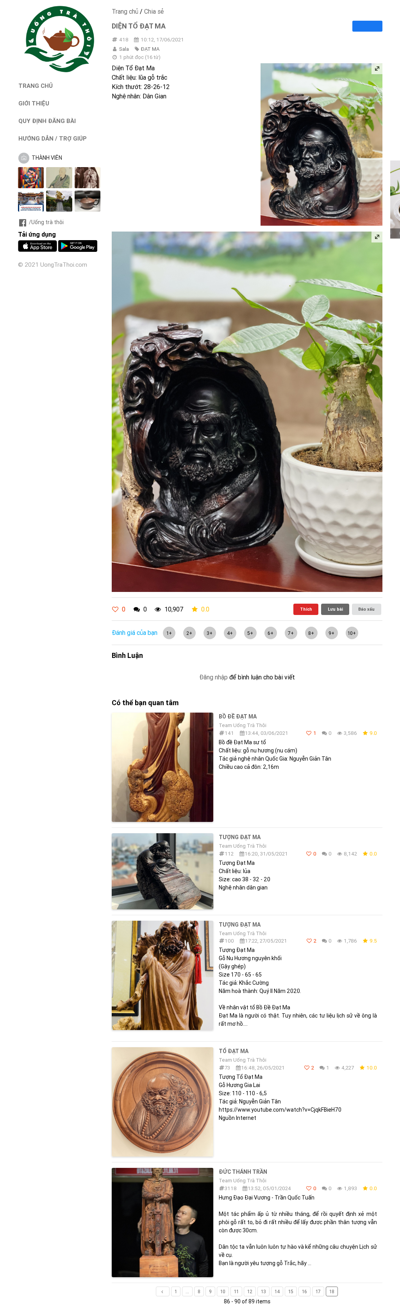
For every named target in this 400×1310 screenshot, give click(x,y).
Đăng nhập (213, 677)
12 (249, 1291)
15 (290, 1291)
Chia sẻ (154, 11)
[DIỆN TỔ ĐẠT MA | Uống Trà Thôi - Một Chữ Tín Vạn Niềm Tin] (59, 70)
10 (222, 1291)
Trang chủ (125, 11)
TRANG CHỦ (35, 85)
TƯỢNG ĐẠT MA (240, 924)
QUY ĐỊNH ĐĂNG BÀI (47, 121)
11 (236, 1291)
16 (304, 1291)
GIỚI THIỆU (33, 103)
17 (318, 1291)
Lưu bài (335, 609)
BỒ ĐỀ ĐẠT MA (238, 716)
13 (263, 1291)
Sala (124, 49)
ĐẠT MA (150, 49)
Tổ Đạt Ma (233, 1051)
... (187, 1291)
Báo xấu (366, 609)
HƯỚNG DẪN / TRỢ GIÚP (52, 138)
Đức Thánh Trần (243, 1171)
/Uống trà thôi (46, 222)
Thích (306, 609)
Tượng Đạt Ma (240, 837)
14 (277, 1291)
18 (331, 1291)
